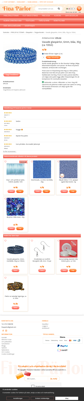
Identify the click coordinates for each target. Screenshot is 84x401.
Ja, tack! (53, 378)
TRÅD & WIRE (44, 20)
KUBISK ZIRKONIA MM (13, 20)
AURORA (57, 15)
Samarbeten (6, 344)
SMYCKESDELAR (71, 15)
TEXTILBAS (30, 20)
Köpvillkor (45, 324)
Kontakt (4, 337)
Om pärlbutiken (7, 342)
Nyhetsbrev (5, 350)
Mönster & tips (6, 339)
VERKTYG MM (59, 20)
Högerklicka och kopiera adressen (14, 90)
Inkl (76, 12)
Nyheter (4, 348)
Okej (66, 398)
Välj (20, 191)
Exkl (80, 12)
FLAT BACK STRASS (30, 15)
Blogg (3, 346)
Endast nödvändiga (42, 398)
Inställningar (18, 398)
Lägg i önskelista (12, 75)
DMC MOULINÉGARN (12, 26)
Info (11, 191)
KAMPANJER (30, 26)
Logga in (45, 326)
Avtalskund (45, 328)
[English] (69, 8)
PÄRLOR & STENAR (11, 15)
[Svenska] (67, 8)
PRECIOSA (46, 15)
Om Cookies (6, 352)
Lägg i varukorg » (53, 57)
